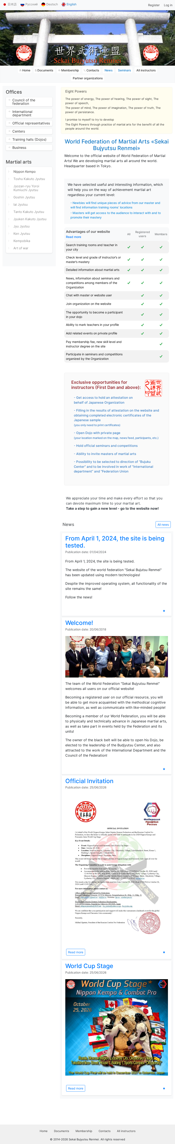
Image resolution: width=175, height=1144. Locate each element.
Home (44, 1131)
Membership (84, 1131)
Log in (168, 5)
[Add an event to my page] (164, 610)
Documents (61, 1131)
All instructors (126, 1131)
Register (154, 5)
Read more (73, 237)
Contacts (105, 1131)
